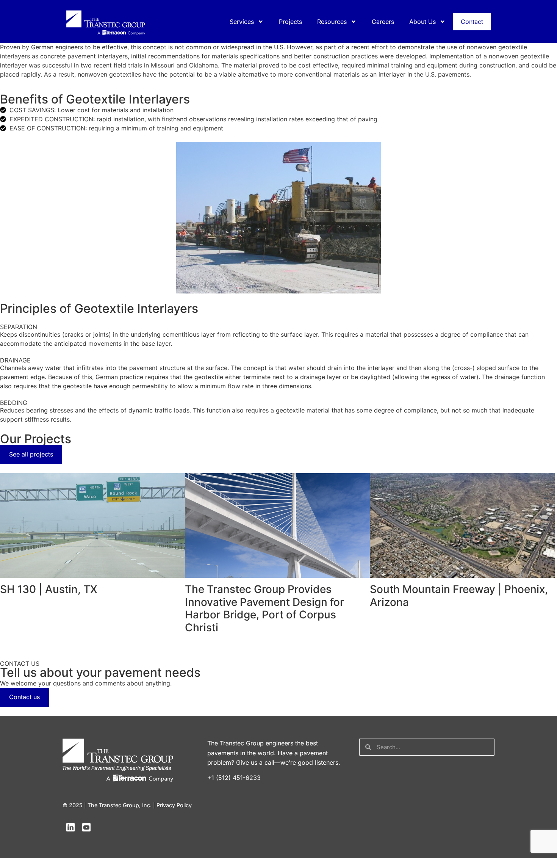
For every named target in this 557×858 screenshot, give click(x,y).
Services (242, 21)
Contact (472, 21)
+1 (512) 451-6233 (234, 777)
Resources (332, 21)
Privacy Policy (174, 805)
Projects (290, 21)
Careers (383, 21)
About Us (422, 21)
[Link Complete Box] (92, 537)
